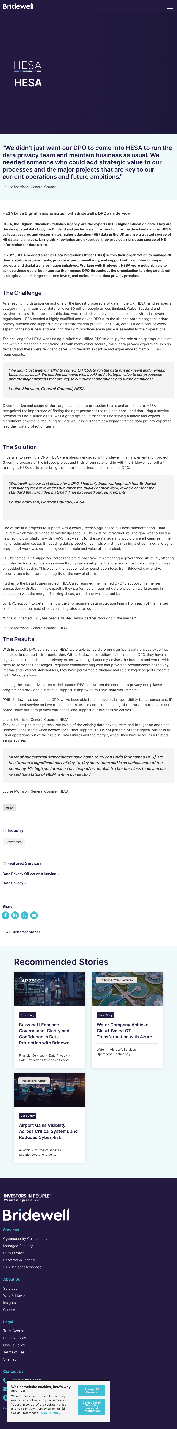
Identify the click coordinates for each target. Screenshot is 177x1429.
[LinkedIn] (6, 1398)
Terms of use (13, 1352)
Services (10, 1288)
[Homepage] (18, 7)
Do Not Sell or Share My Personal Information (91, 1407)
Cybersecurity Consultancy (25, 1238)
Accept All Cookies (92, 1390)
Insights (9, 1302)
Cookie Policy (14, 1345)
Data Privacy (13, 883)
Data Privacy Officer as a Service (29, 874)
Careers (9, 1310)
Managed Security (18, 1246)
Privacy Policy (14, 1338)
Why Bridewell (14, 1295)
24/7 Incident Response (22, 1267)
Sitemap (10, 1359)
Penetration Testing (19, 1260)
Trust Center (13, 1331)
